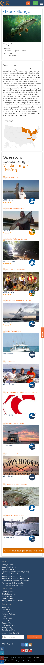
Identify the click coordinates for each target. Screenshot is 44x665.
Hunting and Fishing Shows (12, 576)
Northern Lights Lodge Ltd (15, 208)
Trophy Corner (7, 565)
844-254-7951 (9, 353)
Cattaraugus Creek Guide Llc (16, 484)
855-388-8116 (9, 507)
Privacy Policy (7, 628)
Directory (36, 657)
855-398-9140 (9, 384)
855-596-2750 (9, 231)
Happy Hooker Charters (14, 454)
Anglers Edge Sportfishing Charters (18, 300)
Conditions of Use (8, 630)
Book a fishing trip (8, 569)
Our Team (5, 612)
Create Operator (8, 592)
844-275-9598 (9, 415)
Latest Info (6, 659)
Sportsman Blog (8, 599)
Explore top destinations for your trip (15, 572)
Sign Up (35, 637)
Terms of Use (6, 623)
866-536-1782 (9, 292)
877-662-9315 (9, 537)
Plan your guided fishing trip (12, 585)
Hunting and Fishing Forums (12, 601)
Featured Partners (8, 614)
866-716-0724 (9, 200)
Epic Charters (10, 362)
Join (35, 3)
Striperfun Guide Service (15, 515)
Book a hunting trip (9, 567)
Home (12, 659)
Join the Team (7, 621)
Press (4, 616)
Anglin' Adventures (12, 177)
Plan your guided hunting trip (13, 583)
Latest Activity (7, 596)
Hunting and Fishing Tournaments (14, 574)
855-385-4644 (9, 323)
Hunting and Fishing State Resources (15, 578)
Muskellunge (17, 11)
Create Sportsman (8, 594)
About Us (5, 607)
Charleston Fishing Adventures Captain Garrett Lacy (24, 392)
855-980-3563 (9, 476)
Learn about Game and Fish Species (15, 581)
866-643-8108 (9, 261)
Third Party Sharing (9, 625)
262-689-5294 (9, 445)
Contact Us (6, 610)
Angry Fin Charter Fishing (15, 423)
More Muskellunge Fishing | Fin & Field (24, 551)
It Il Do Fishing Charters (14, 331)
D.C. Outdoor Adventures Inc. (16, 270)
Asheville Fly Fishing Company (17, 239)
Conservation (7, 619)
